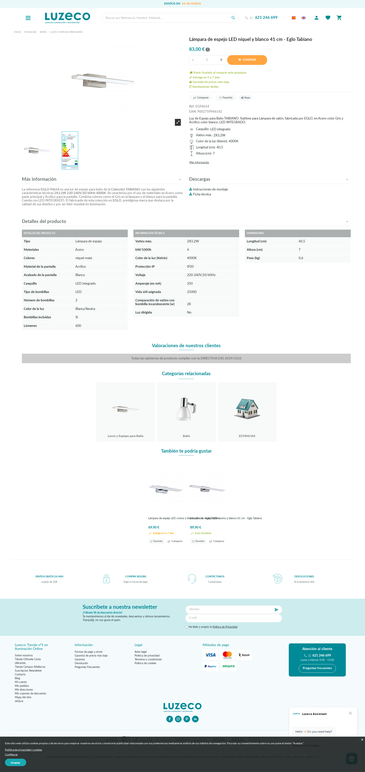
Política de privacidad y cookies (23, 749)
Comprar (249, 60)
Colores (29, 258)
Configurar (11, 754)
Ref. (192, 106)
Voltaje (140, 275)
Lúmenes (30, 325)
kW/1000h (143, 249)
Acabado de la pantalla (40, 275)
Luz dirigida (143, 312)
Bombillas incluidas (37, 317)
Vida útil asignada (148, 292)
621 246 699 (266, 18)
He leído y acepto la (212, 627)
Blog (17, 678)
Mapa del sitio (23, 697)
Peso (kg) (253, 258)
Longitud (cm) (205, 147)
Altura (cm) (203, 153)
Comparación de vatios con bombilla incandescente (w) (155, 302)
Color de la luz (34, 308)
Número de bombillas (39, 300)
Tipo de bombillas (36, 292)
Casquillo (202, 129)
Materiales (31, 249)
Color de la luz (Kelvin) (211, 141)
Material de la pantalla (40, 266)
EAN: (193, 111)
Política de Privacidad (225, 627)
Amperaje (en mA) (148, 283)
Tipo (27, 241)
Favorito (227, 97)
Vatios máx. (204, 135)
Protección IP (145, 266)
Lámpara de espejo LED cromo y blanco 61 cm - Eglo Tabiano (226, 518)
